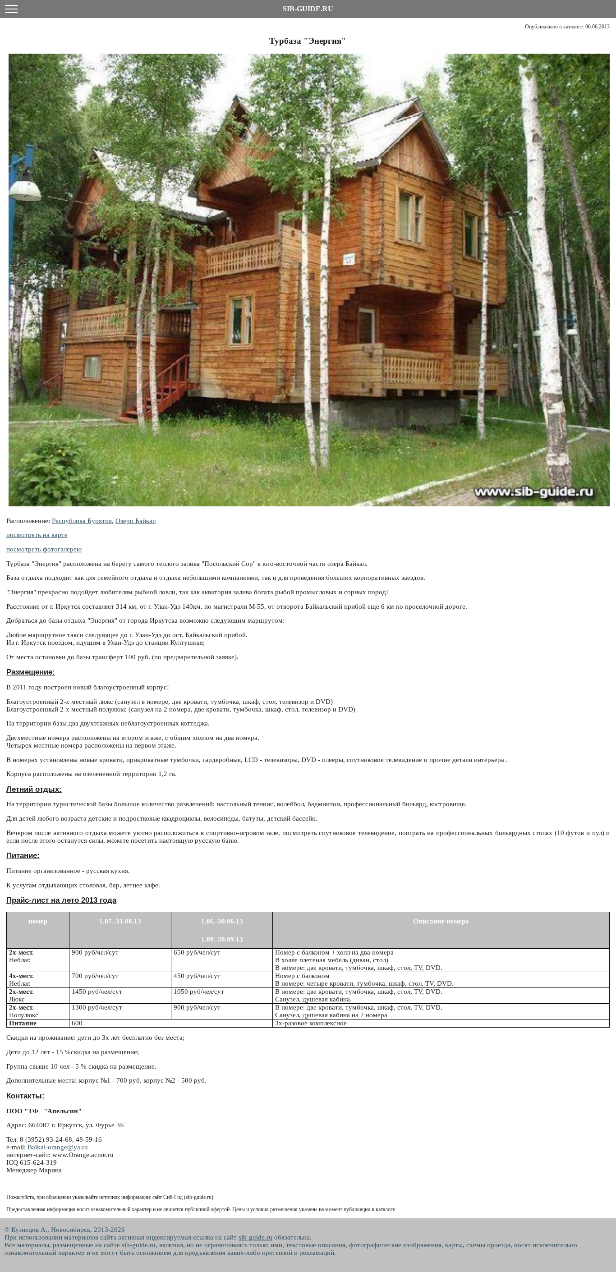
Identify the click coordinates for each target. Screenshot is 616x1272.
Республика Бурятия (82, 520)
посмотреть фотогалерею (44, 549)
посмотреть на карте (37, 534)
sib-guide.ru (255, 1237)
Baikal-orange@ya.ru (58, 1147)
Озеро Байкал (135, 520)
